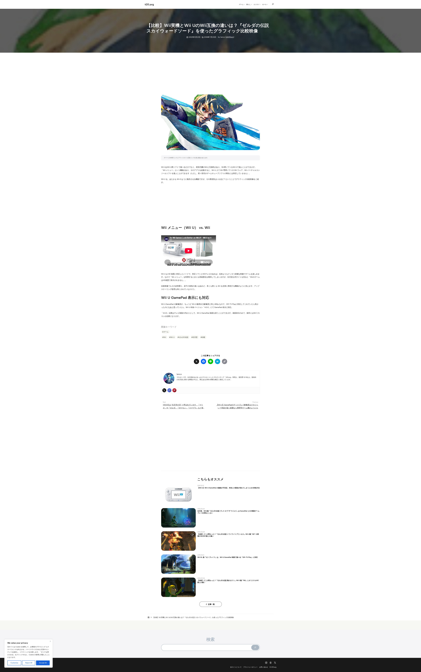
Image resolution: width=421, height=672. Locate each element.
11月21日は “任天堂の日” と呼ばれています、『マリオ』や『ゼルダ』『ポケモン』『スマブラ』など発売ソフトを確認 (183, 436)
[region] (28, 653)
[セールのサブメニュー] (267, 4)
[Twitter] (164, 419)
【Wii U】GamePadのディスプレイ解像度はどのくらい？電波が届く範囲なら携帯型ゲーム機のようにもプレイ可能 (237, 436)
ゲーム (166, 332)
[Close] (50, 641)
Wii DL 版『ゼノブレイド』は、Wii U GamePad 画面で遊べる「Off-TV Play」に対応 (227, 586)
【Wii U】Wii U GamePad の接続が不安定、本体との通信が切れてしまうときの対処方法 (228, 516)
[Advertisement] (210, 71)
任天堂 (195, 337)
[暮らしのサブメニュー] (251, 4)
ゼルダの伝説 (183, 337)
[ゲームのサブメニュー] (244, 4)
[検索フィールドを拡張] (272, 4)
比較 (203, 337)
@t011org (229, 37)
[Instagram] (169, 419)
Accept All (43, 663)
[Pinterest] (174, 419)
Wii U (172, 337)
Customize (14, 663)
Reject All (28, 663)
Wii (165, 337)
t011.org (149, 4)
